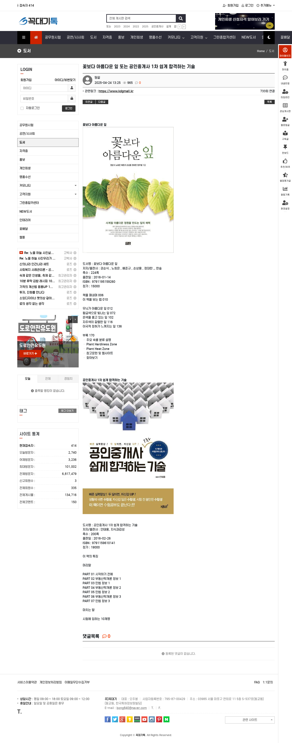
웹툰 (22, 237)
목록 (269, 101)
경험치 (68, 379)
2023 (117, 26)
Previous (70, 319)
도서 (93, 37)
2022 (136, 26)
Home (261, 51)
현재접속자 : (47, 446)
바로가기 (29, 353)
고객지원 (197, 37)
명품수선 (155, 37)
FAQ (257, 682)
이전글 (89, 101)
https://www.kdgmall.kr (116, 91)
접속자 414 (26, 5)
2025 (145, 26)
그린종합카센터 (224, 37)
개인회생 (136, 37)
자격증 (107, 37)
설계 (168, 26)
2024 (126, 26)
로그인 (249, 5)
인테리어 (25, 220)
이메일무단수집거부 (77, 682)
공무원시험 (53, 37)
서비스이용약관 (27, 682)
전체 (48, 379)
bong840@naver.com (132, 708)
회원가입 (233, 5)
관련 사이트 (250, 720)
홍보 (121, 37)
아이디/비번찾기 (65, 80)
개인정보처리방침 (51, 682)
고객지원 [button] (25, 194)
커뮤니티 (174, 37)
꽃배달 (23, 229)
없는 (176, 26)
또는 (108, 26)
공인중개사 (157, 26)
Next (75, 319)
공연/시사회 (75, 37)
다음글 (101, 101)
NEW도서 (249, 37)
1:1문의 (268, 682)
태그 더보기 (67, 410)
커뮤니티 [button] (25, 185)
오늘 (27, 379)
